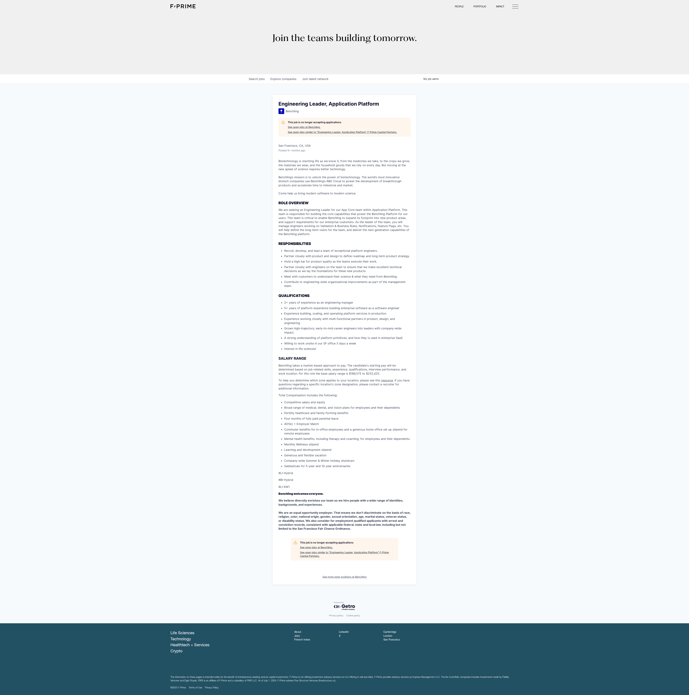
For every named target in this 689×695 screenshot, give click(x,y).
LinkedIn (344, 632)
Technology (180, 639)
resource (387, 380)
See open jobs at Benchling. (304, 127)
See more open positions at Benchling (344, 576)
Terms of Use (195, 688)
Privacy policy (336, 615)
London (387, 636)
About (297, 632)
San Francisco (391, 640)
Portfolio (480, 7)
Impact (500, 7)
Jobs (297, 636)
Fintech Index (302, 640)
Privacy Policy (212, 688)
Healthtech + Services (189, 645)
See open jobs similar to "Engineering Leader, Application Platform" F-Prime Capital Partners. (342, 132)
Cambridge (389, 632)
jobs (257, 79)
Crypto (176, 651)
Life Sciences (182, 633)
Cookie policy (353, 615)
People (459, 7)
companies (283, 79)
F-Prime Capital (183, 6)
